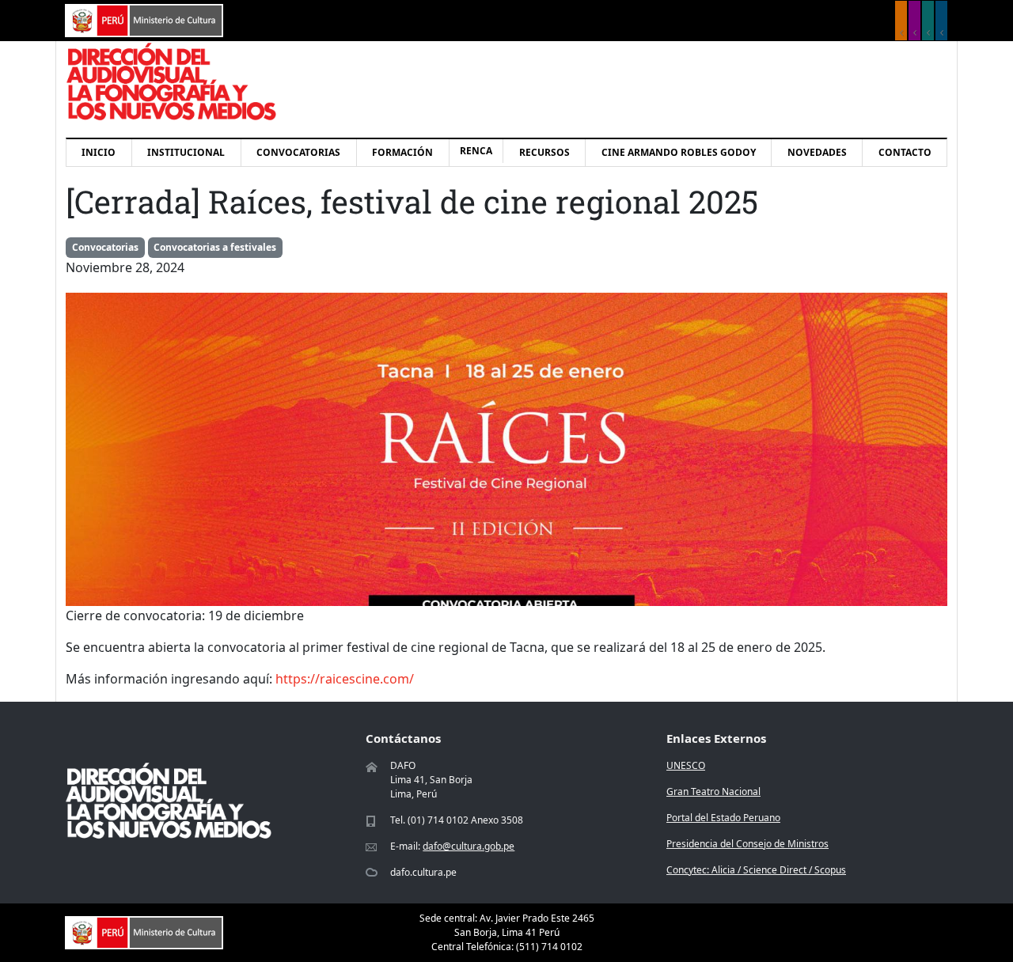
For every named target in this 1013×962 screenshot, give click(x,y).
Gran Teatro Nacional (713, 791)
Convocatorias (298, 152)
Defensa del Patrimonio (941, 20)
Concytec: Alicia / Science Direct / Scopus (756, 870)
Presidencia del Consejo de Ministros (747, 843)
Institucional (186, 152)
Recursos (544, 152)
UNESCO (685, 765)
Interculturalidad (928, 20)
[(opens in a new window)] (144, 19)
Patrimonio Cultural (901, 20)
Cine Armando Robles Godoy (678, 152)
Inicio (99, 152)
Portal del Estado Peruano (723, 817)
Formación (402, 152)
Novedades (817, 152)
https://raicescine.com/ (344, 678)
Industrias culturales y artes (914, 20)
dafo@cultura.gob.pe (468, 846)
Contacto (904, 152)
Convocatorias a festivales (215, 247)
